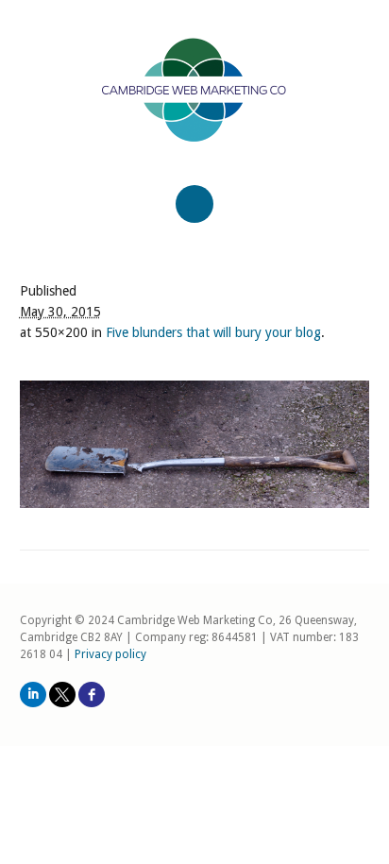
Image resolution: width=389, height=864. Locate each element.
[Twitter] (62, 694)
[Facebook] (91, 694)
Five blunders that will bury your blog (213, 332)
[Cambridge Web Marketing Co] (195, 106)
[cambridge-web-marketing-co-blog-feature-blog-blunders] (195, 444)
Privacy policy (110, 654)
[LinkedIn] (33, 694)
